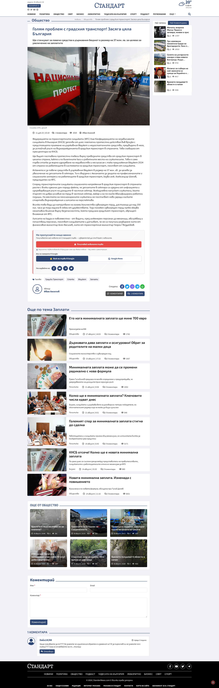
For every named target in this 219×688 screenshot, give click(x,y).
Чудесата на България (111, 674)
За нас (49, 686)
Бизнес (72, 469)
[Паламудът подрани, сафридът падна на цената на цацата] (128, 523)
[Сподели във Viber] (132, 286)
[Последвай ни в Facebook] (170, 666)
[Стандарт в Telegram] (65, 268)
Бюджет (82, 279)
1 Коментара (137, 293)
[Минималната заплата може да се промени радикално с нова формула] (47, 376)
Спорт (168, 674)
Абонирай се (34, 6)
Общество (88, 19)
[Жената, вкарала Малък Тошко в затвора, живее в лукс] (160, 32)
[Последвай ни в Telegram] (189, 666)
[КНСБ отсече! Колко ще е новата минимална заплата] (47, 459)
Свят (158, 674)
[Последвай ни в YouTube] (176, 666)
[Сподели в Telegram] (137, 286)
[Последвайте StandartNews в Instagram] (31, 10)
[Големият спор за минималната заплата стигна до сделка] (47, 431)
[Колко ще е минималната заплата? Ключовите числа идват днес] (47, 403)
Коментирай (116, 293)
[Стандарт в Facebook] (53, 268)
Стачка (70, 279)
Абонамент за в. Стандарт (163, 686)
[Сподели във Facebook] (122, 286)
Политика (73, 387)
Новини (78, 19)
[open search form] (189, 14)
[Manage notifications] (213, 682)
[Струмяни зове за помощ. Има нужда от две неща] (88, 553)
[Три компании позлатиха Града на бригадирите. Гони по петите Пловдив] (160, 46)
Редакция (76, 686)
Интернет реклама (92, 686)
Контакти (128, 686)
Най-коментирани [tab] (178, 23)
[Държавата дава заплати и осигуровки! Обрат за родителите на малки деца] (47, 350)
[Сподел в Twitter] (127, 286)
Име (32, 586)
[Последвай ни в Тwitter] (182, 666)
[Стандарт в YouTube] (59, 268)
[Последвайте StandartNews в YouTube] (34, 10)
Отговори (48, 651)
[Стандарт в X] (71, 268)
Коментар (35, 595)
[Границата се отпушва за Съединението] (88, 523)
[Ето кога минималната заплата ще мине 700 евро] (47, 325)
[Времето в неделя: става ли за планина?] (48, 523)
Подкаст (90, 674)
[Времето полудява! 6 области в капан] (128, 553)
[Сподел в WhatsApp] (142, 286)
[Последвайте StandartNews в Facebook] (28, 10)
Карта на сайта (142, 686)
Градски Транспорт (54, 279)
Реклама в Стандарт (112, 686)
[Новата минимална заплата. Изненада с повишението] (47, 485)
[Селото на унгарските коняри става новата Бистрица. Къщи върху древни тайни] (160, 59)
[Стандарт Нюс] (40, 668)
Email (92, 586)
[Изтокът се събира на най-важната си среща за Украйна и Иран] (160, 73)
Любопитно (134, 674)
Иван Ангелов (89, 133)
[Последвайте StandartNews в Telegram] (37, 10)
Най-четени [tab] (160, 23)
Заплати (94, 279)
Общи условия (62, 686)
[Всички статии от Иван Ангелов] (37, 289)
